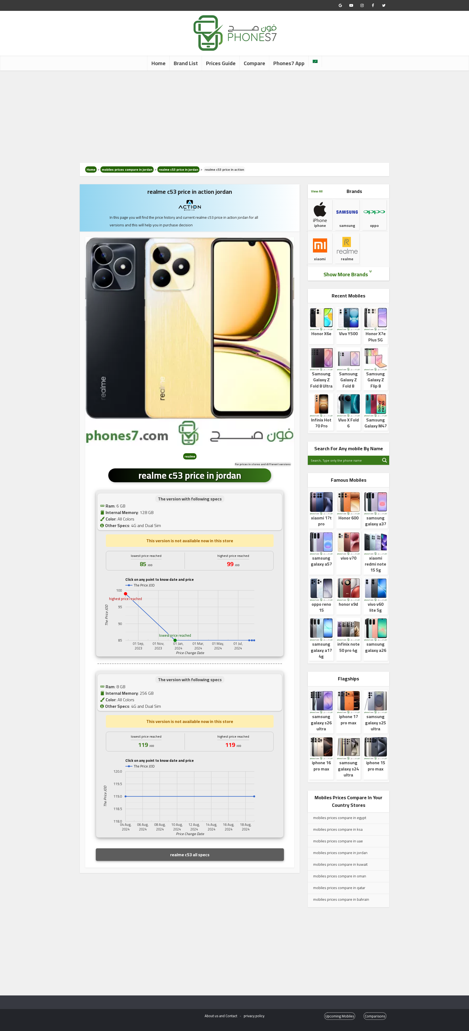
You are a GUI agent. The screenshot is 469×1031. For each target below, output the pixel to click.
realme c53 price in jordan (178, 169)
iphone (320, 225)
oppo (374, 225)
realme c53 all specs (190, 855)
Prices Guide (221, 63)
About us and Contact (221, 1016)
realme (347, 258)
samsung (347, 225)
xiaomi (320, 258)
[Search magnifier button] (384, 460)
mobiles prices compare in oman (339, 876)
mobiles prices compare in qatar (339, 887)
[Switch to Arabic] (315, 61)
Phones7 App (289, 63)
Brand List (186, 63)
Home (158, 63)
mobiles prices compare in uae (338, 841)
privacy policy (254, 1016)
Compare (254, 63)
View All (316, 191)
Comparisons (375, 1016)
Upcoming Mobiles (339, 1016)
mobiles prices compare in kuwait (340, 864)
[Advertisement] (234, 117)
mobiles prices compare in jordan (127, 169)
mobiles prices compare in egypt (339, 817)
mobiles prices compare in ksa (338, 829)
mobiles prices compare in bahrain (341, 899)
